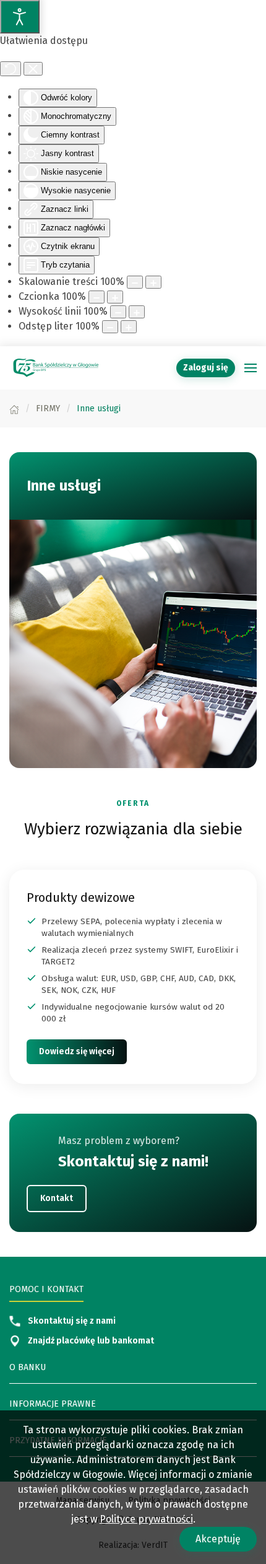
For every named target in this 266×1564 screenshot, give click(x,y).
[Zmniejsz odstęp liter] (110, 326)
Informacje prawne (52, 1404)
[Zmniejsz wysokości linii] (118, 311)
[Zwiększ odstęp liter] (129, 326)
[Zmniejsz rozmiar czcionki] (96, 297)
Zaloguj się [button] (205, 367)
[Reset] (10, 68)
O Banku (27, 1367)
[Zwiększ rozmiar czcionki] (115, 297)
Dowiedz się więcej (76, 1051)
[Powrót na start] (55, 367)
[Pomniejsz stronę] (135, 282)
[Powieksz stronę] (153, 282)
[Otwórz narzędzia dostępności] (20, 16)
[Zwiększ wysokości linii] (137, 311)
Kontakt (56, 1198)
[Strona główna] (14, 408)
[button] (250, 367)
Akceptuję (218, 1539)
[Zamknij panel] (33, 69)
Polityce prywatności (146, 1519)
